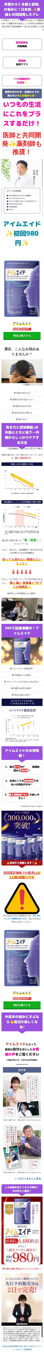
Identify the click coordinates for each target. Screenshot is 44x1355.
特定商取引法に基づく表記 (22, 1346)
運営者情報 (6, 1346)
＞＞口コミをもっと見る (27, 1178)
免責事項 (28, 1349)
